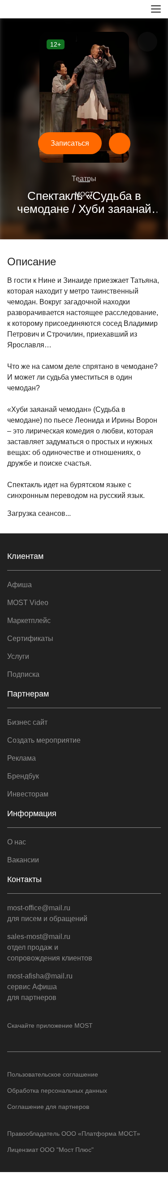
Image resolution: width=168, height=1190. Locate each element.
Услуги (18, 656)
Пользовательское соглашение (52, 1074)
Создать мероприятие (44, 740)
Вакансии (23, 860)
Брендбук (23, 776)
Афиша (19, 585)
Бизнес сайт (27, 722)
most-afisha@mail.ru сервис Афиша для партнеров (40, 986)
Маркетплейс (29, 620)
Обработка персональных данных (57, 1090)
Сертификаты (30, 638)
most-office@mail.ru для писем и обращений (47, 913)
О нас (16, 842)
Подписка (23, 674)
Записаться (70, 143)
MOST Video (27, 602)
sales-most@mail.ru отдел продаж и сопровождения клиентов (49, 947)
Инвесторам (27, 794)
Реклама (21, 758)
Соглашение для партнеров (48, 1106)
